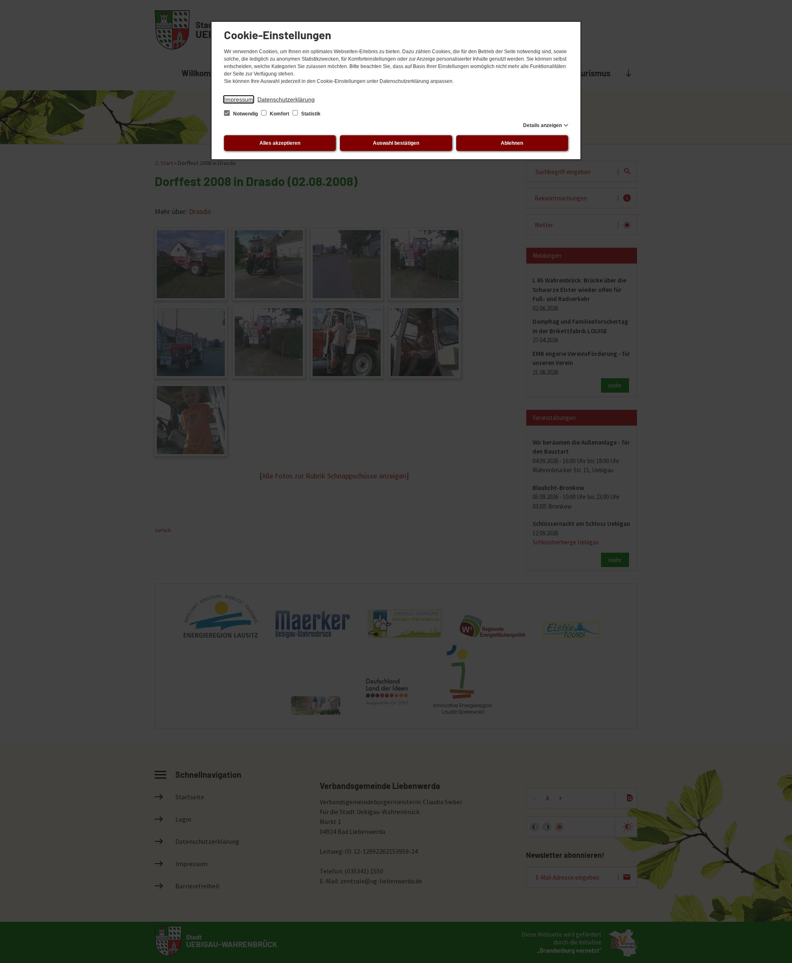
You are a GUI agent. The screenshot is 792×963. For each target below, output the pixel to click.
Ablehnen (512, 143)
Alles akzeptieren (279, 143)
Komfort (279, 114)
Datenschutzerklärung (286, 99)
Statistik (310, 114)
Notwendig (245, 114)
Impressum (238, 99)
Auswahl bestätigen (396, 143)
